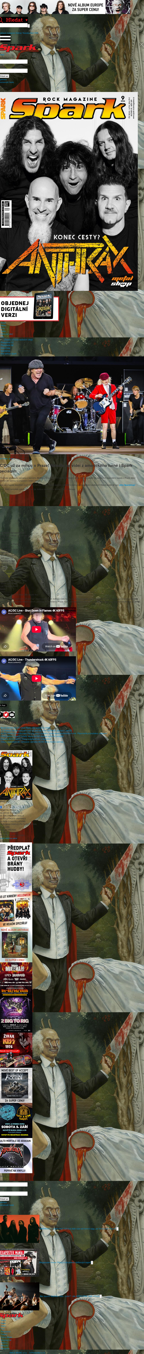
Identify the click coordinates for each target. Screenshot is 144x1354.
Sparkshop (5, 350)
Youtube (26, 32)
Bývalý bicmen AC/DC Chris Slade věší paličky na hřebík (26, 727)
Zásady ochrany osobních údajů (18, 339)
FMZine (4, 1342)
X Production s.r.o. (37, 1352)
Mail (32, 32)
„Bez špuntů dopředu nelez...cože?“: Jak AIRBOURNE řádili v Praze (69, 1296)
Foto (3, 328)
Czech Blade (6, 1337)
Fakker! (4, 1334)
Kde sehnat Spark (9, 353)
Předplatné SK (7, 345)
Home (3, 322)
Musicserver (6, 1340)
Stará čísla (5, 348)
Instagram (11, 32)
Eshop (19, 32)
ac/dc (11, 458)
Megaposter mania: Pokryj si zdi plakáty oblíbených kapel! (65, 1262)
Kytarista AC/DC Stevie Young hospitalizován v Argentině (26, 739)
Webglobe (5, 1348)
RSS (36, 32)
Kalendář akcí (7, 333)
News (3, 325)
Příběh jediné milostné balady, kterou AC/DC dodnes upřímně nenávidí (32, 736)
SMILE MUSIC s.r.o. (18, 1352)
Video (3, 331)
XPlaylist (4, 1345)
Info (2, 336)
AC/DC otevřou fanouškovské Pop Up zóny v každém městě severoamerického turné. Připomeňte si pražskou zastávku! (54, 733)
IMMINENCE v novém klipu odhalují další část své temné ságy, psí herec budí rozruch (77, 1228)
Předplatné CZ (7, 342)
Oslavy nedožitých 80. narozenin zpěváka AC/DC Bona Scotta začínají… (33, 741)
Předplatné (5, 1331)
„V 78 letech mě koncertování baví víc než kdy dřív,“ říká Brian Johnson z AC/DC (36, 730)
